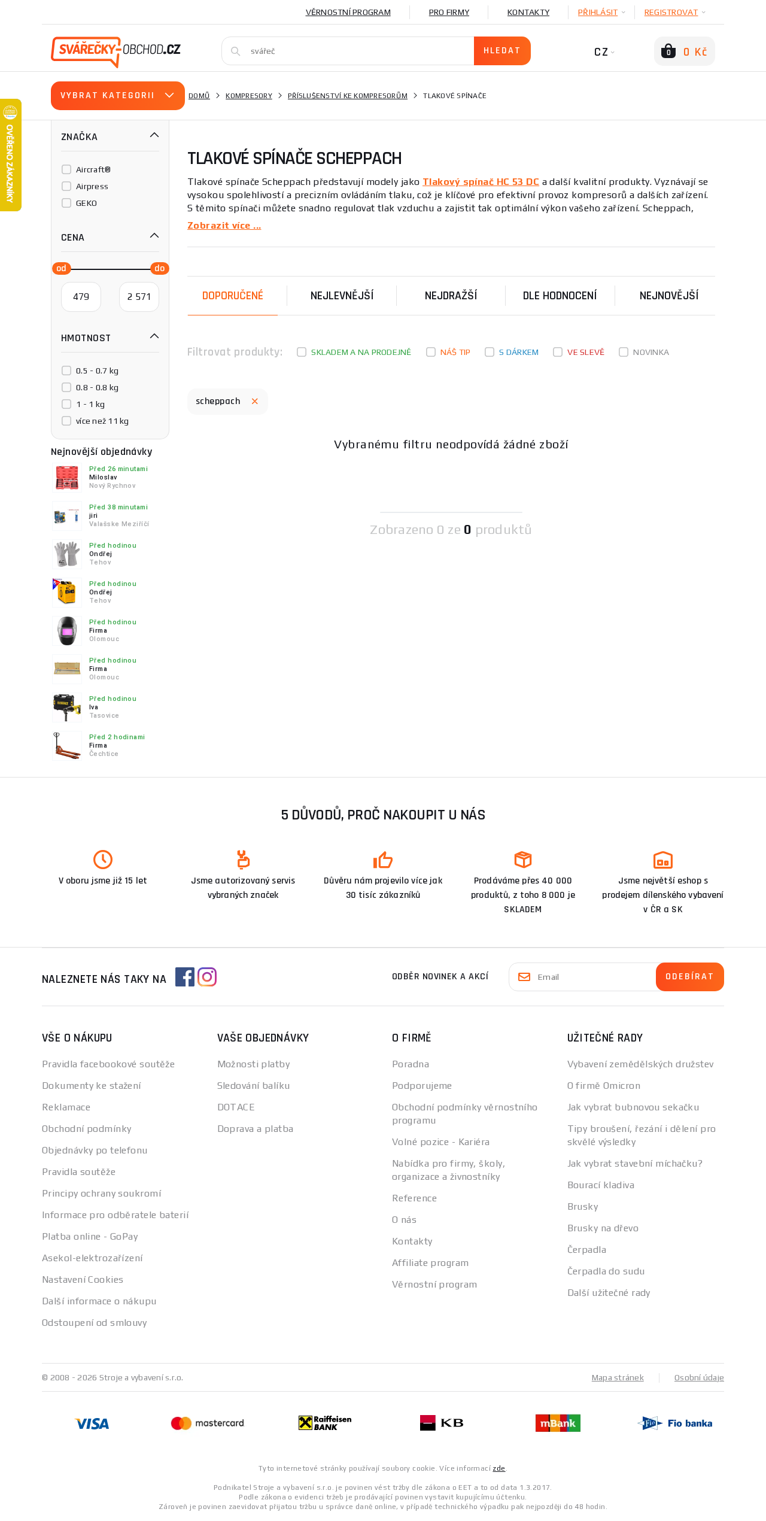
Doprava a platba (255, 1128)
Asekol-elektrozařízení (92, 1258)
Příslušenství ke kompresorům (348, 96)
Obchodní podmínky (86, 1128)
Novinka (651, 352)
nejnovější (669, 295)
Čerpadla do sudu (606, 1271)
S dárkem (519, 352)
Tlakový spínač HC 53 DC (480, 181)
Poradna (410, 1064)
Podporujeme (422, 1085)
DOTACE (236, 1107)
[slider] (58, 268)
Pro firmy (449, 12)
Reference (414, 1198)
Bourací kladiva (601, 1185)
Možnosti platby (253, 1064)
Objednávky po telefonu (95, 1150)
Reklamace (66, 1107)
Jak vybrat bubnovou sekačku (633, 1107)
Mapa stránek (618, 1377)
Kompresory (249, 96)
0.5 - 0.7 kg (97, 370)
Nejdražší (451, 295)
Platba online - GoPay (90, 1236)
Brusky (582, 1206)
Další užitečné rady (609, 1292)
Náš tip (455, 352)
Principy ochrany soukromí (101, 1193)
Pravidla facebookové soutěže (108, 1064)
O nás (404, 1219)
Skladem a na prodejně (361, 352)
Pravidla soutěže (78, 1171)
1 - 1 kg (90, 404)
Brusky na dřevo (603, 1228)
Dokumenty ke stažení (91, 1085)
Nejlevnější (342, 295)
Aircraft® (93, 169)
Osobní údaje (699, 1377)
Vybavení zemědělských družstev (640, 1064)
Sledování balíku (253, 1085)
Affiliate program (430, 1262)
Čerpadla (587, 1249)
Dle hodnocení (560, 295)
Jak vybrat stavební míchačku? (635, 1163)
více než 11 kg (102, 421)
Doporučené (232, 295)
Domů (199, 96)
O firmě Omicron (604, 1085)
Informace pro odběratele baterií (115, 1215)
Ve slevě (585, 352)
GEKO (86, 203)
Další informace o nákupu (99, 1301)
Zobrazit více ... (224, 225)
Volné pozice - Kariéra (441, 1141)
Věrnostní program (348, 12)
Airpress (92, 186)
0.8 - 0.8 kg (97, 387)
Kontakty (528, 12)
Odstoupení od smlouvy (94, 1322)
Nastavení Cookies (82, 1279)
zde (499, 1468)
